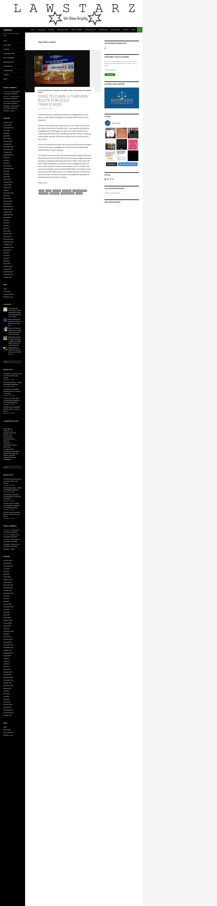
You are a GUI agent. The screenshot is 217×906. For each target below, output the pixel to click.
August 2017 (7, 217)
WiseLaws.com (8, 431)
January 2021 (7, 166)
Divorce (125, 29)
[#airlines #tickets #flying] (110, 133)
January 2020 (7, 185)
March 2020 (7, 179)
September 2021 (8, 155)
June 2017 (6, 223)
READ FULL (42, 182)
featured (57, 190)
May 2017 (6, 225)
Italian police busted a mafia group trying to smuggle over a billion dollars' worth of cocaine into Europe (14, 341)
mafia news (55, 193)
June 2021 (6, 157)
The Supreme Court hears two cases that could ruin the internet (12, 376)
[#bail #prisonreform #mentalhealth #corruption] (133, 144)
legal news (44, 193)
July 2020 (6, 171)
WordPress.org (8, 297)
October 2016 (7, 244)
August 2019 (7, 187)
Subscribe (110, 75)
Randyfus (6, 111)
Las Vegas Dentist (8, 449)
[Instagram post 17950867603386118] (121, 144)
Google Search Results (10, 445)
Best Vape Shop (8, 437)
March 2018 (7, 198)
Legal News (41, 29)
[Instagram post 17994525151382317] (133, 133)
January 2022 (7, 144)
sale (83, 163)
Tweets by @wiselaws (112, 193)
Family (133, 29)
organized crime (68, 193)
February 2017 (7, 234)
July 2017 (6, 220)
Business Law (103, 29)
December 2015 (8, 272)
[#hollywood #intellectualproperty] (110, 155)
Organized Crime (62, 29)
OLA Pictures (7, 443)
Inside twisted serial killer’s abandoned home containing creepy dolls (12, 391)
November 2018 (8, 193)
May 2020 (6, 174)
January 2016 (7, 269)
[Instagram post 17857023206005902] (121, 155)
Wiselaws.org (7, 435)
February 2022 (7, 141)
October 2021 (7, 152)
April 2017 (6, 228)
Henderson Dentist (9, 455)
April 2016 (6, 261)
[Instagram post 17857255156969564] (133, 155)
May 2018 (6, 195)
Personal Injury (90, 29)
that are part (64, 125)
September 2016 (8, 247)
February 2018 (7, 201)
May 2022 (6, 133)
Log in (5, 289)
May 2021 (6, 160)
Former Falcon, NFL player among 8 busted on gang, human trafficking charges (11, 400)
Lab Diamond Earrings (10, 433)
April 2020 (6, 176)
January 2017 (7, 236)
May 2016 (6, 258)
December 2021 (8, 147)
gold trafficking (80, 190)
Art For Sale (6, 447)
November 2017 (8, 209)
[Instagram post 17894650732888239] (110, 144)
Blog (33, 29)
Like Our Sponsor (112, 202)
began (74, 158)
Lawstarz (7, 30)
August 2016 (7, 250)
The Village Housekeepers (11, 451)
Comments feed (8, 294)
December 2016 (8, 239)
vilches (79, 193)
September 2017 (8, 215)
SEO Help (6, 441)
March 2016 (7, 263)
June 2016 (6, 255)
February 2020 (7, 182)
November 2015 (8, 274)
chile (41, 190)
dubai (49, 190)
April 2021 (6, 163)
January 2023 (7, 125)
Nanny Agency (7, 429)
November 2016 (8, 242)
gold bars (67, 190)
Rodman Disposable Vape (10, 453)
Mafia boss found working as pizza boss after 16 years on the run (11, 409)
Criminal (51, 29)
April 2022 (6, 136)
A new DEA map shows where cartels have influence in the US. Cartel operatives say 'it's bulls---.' (14, 312)
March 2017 (7, 231)
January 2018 (7, 204)
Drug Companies (76, 29)
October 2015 (7, 277)
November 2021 (8, 149)
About (13, 111)
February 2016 (7, 266)
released (59, 150)
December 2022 (8, 128)
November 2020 (8, 168)
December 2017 (8, 206)
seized (43, 139)
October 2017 (7, 212)
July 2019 (6, 190)
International (115, 29)
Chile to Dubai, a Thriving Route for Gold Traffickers (63, 100)
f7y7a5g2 (6, 106)
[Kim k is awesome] (121, 133)
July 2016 (6, 253)
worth (55, 169)
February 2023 (7, 122)
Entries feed (7, 291)
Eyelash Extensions (9, 439)
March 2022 (7, 138)
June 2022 (6, 130)
